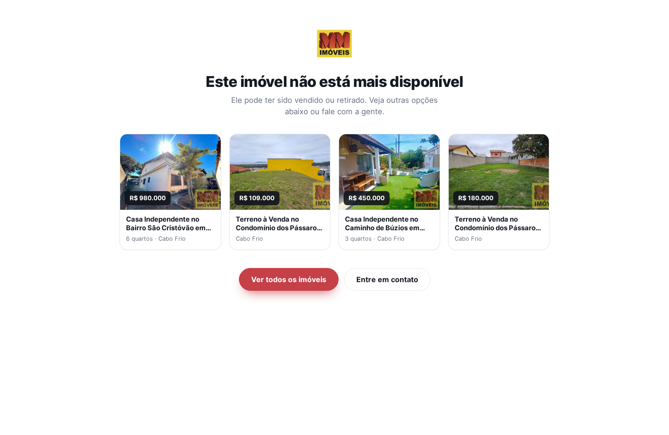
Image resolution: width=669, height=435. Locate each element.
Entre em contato (387, 279)
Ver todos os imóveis (288, 279)
